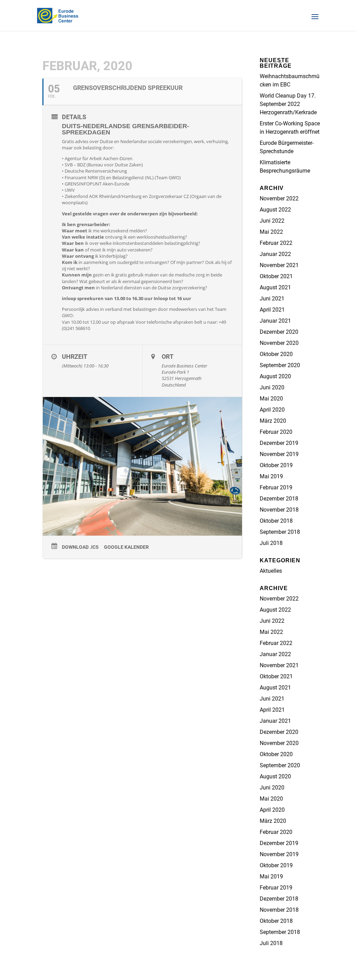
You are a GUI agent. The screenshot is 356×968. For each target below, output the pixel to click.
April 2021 (272, 309)
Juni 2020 (272, 387)
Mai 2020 (271, 398)
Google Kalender (126, 547)
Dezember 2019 (279, 443)
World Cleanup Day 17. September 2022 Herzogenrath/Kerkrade (288, 104)
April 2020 (272, 409)
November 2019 (279, 454)
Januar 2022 (275, 254)
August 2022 (275, 209)
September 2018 (280, 532)
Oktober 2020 (276, 354)
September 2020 (280, 365)
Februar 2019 (276, 487)
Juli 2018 (271, 543)
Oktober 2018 (276, 521)
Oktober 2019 (276, 465)
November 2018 (279, 509)
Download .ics (80, 547)
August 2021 (275, 287)
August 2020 (275, 376)
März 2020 (273, 420)
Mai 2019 (271, 476)
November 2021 (279, 265)
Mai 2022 (271, 232)
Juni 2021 (272, 298)
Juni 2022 (272, 220)
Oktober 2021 (276, 276)
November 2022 (279, 198)
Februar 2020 (276, 432)
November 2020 (279, 343)
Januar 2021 (275, 320)
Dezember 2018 (279, 498)
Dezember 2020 (279, 332)
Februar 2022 (276, 243)
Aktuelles (271, 571)
